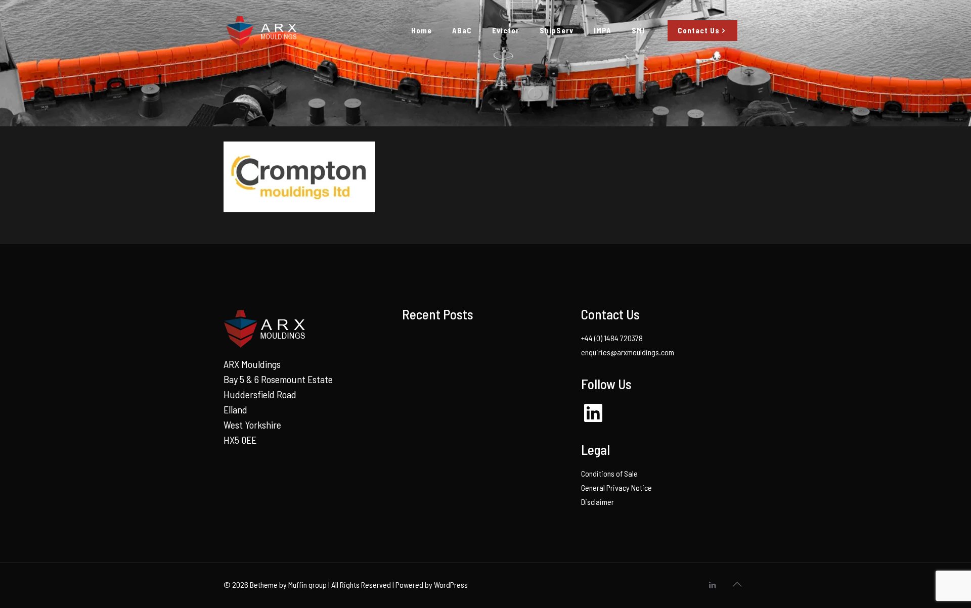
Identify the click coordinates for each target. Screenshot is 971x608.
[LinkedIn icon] (712, 584)
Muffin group (307, 584)
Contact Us (699, 30)
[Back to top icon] (736, 583)
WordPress (451, 584)
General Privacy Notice (616, 487)
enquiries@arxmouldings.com (627, 352)
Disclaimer (597, 501)
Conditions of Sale (609, 473)
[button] (299, 177)
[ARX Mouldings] (260, 30)
